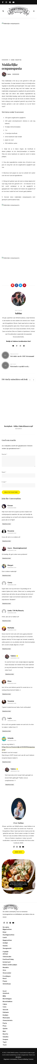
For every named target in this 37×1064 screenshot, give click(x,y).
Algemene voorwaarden (10, 1059)
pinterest (10, 2)
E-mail (4, 482)
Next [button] (33, 380)
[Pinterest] (24, 285)
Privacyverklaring (23, 1059)
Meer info (18, 852)
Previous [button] (30, 380)
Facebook (16, 346)
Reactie (4, 454)
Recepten (18, 60)
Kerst (5, 978)
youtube (13, 2)
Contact (31, 1059)
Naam (4, 472)
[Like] (12, 285)
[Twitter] (20, 285)
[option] (18, 407)
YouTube (13, 346)
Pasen (5, 981)
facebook (2, 2)
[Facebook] (16, 285)
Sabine (9, 74)
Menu (34, 11)
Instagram (20, 346)
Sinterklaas (7, 984)
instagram (6, 2)
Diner (12, 60)
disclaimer (18, 1057)
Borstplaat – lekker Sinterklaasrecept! (18, 426)
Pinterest (24, 346)
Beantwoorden (7, 524)
